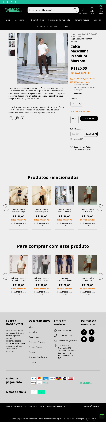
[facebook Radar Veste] (8, 2)
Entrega (97, 20)
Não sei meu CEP (76, 139)
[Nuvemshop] (92, 406)
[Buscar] (75, 10)
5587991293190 (64, 330)
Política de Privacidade (59, 20)
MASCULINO (83, 34)
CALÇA (94, 34)
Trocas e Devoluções (47, 26)
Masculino (20, 20)
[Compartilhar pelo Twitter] (17, 119)
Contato (65, 26)
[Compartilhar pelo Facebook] (11, 119)
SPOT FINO (77, 36)
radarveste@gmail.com (67, 340)
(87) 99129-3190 (65, 335)
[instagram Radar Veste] (4, 2)
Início (7, 20)
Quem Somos (37, 20)
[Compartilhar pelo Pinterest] (22, 119)
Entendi (91, 419)
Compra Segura (81, 20)
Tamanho (73, 98)
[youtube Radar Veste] (12, 2)
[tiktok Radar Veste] (15, 2)
